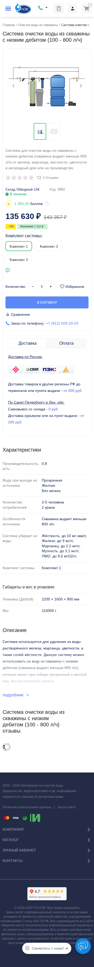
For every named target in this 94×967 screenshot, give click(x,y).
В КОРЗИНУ (47, 302)
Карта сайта (67, 807)
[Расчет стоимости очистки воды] (59, 9)
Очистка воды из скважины (38, 25)
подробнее (13, 694)
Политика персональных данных (27, 807)
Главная (9, 25)
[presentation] (13, 85)
